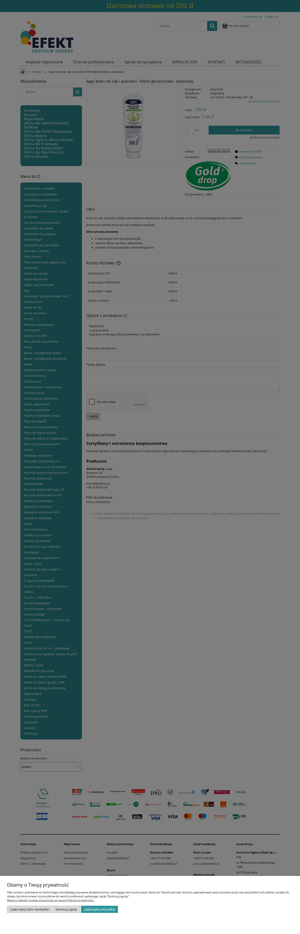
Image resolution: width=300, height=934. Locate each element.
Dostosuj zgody (66, 909)
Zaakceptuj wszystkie (99, 909)
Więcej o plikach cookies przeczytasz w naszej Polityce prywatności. (50, 900)
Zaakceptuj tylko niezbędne (29, 909)
